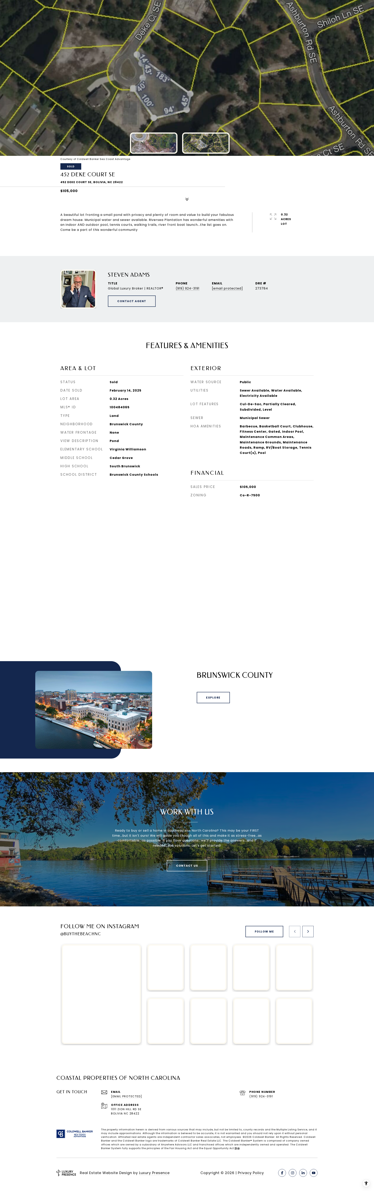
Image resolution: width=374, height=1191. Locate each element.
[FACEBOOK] (282, 1173)
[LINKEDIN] (303, 1173)
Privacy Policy (251, 1172)
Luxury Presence (154, 1172)
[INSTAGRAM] (292, 1173)
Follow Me (264, 931)
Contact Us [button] (187, 866)
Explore (213, 698)
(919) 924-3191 (187, 288)
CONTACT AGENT (131, 301)
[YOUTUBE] (314, 1173)
